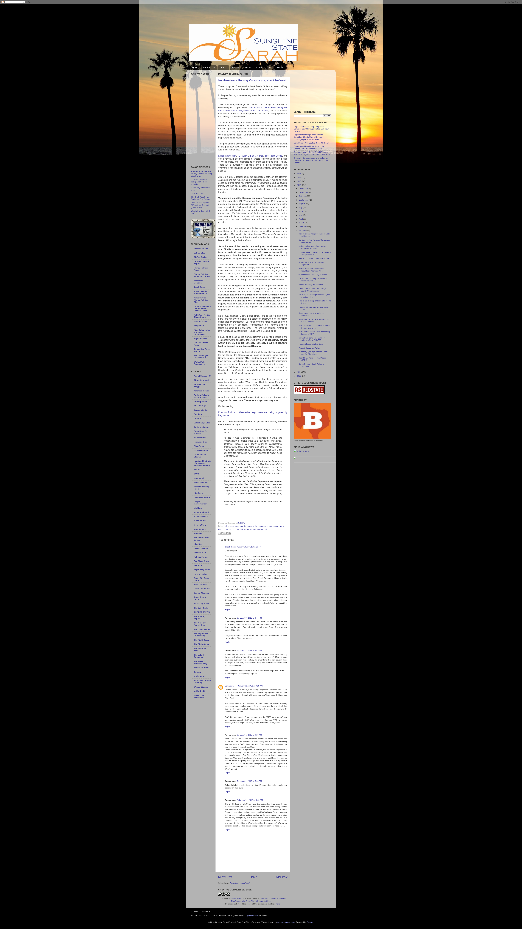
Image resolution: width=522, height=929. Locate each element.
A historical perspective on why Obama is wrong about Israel (201, 173)
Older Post (281, 876)
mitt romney (274, 526)
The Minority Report (200, 617)
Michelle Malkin (201, 516)
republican (241, 529)
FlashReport (199, 446)
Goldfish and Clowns (200, 456)
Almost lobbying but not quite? (311, 284)
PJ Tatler (242, 156)
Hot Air (197, 470)
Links (269, 67)
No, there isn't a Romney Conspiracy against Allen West (252, 80)
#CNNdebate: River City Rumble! (313, 275)
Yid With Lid (199, 691)
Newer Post (225, 876)
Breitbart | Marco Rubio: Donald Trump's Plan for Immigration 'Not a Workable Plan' (312, 153)
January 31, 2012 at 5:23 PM (249, 781)
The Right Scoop (273, 156)
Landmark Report (202, 497)
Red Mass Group (201, 561)
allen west (229, 526)
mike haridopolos (260, 526)
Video (259, 67)
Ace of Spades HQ (202, 376)
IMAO (196, 474)
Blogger (310, 922)
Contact (223, 67)
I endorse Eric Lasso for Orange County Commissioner (312, 289)
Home (195, 67)
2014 (299, 177)
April (301, 219)
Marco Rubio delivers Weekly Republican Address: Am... (311, 269)
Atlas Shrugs (200, 406)
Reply (227, 609)
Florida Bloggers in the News (311, 344)
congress (239, 526)
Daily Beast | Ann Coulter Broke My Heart (311, 143)
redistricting (231, 529)
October (302, 196)
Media (248, 67)
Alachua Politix (201, 249)
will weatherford (260, 529)
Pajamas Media (201, 548)
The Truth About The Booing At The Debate (200, 198)
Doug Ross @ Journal (200, 432)
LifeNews (198, 508)
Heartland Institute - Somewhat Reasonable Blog (202, 463)
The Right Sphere (202, 644)
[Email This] (219, 533)
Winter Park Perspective (199, 363)
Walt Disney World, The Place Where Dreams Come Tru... (314, 326)
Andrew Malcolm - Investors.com (202, 396)
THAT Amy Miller (201, 604)
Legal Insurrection (227, 156)
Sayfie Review (200, 338)
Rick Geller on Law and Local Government (202, 332)
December (303, 188)
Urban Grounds (255, 156)
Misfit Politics (200, 521)
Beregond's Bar (201, 410)
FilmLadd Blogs (201, 442)
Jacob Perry (230, 547)
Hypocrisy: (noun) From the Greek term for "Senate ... (313, 353)
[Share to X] (224, 533)
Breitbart (198, 414)
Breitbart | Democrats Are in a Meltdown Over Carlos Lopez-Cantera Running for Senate (311, 160)
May (301, 215)
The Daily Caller (201, 608)
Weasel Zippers (201, 687)
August (302, 204)
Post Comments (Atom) (240, 883)
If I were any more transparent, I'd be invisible (199, 181)
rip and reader (200, 574)
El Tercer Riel (200, 438)
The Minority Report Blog (200, 624)
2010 (299, 376)
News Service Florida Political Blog (201, 300)
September (304, 200)
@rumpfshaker (252, 915)
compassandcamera (286, 922)
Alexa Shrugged (201, 380)
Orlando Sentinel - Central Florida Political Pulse (202, 308)
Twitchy (197, 672)
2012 (299, 185)
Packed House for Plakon (309, 348)
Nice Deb (198, 544)
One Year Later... (198, 193)
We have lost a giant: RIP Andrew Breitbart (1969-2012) (200, 205)
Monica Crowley (201, 525)
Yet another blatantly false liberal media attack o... (313, 279)
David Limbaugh (201, 427)
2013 (299, 181)
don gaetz (248, 526)
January (302, 230)
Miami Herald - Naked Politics (200, 292)
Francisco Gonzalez (198, 282)
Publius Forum (200, 557)
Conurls (197, 418)
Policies (236, 67)
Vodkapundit (200, 676)
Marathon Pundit (201, 512)
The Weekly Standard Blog (200, 662)
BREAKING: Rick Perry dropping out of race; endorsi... (314, 320)
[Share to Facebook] (227, 533)
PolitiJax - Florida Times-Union (202, 316)
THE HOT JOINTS (202, 612)
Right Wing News (202, 569)
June (301, 211)
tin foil (249, 529)
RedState (198, 565)
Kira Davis (198, 493)
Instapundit (199, 478)
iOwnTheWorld (201, 482)
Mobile (280, 67)
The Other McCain (202, 629)
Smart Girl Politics (202, 589)
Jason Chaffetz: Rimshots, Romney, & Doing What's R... (315, 253)
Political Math (200, 553)
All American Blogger (199, 385)
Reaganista (199, 325)
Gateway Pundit (201, 450)
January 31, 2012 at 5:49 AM (249, 650)
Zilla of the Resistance (199, 696)
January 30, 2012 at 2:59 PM (249, 547)
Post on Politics (201, 321)
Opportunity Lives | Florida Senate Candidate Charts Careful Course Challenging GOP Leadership (308, 137)
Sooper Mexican (201, 593)
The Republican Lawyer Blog (201, 634)
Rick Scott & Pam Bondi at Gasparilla (314, 258)
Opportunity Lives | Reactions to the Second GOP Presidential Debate (309, 147)
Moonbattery (200, 529)
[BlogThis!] (222, 533)
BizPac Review (200, 257)
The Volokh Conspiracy (199, 656)
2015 (299, 174)
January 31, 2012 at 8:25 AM (250, 686)
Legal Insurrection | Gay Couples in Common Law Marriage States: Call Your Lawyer (311, 128)
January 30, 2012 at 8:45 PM (249, 618)
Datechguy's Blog (202, 423)
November (303, 192)
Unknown (229, 686)
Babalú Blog (199, 253)
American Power (201, 391)
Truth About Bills (201, 668)
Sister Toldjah (200, 584)
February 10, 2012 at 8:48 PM (250, 800)
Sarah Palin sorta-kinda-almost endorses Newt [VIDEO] (312, 339)
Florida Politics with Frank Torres (202, 275)
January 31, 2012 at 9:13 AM (249, 735)
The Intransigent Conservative (201, 356)
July (301, 207)
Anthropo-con (200, 401)
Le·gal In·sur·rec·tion (200, 503)
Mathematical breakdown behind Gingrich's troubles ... (313, 247)
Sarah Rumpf (237, 898)
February (303, 226)
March (302, 223)
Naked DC (198, 533)
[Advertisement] (238, 13)
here (278, 904)
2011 (299, 372)
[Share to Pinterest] (230, 533)
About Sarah (209, 67)
